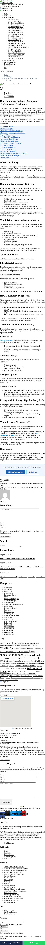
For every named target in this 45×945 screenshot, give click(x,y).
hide (11, 127)
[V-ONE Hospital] (6, 1)
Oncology (8, 617)
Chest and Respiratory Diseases (14, 889)
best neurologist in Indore (23, 643)
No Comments (9, 97)
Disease (27, 648)
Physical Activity (13, 672)
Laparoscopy (9, 612)
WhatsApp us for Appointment (10, 6)
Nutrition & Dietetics (11, 615)
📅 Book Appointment (15, 472)
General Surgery (9, 885)
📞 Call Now (33, 472)
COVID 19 (5, 648)
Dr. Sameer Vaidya (14, 40)
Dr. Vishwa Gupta (14, 49)
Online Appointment (7, 71)
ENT (6, 597)
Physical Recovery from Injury (27, 671)
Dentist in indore (17, 648)
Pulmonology (9, 630)
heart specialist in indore (17, 653)
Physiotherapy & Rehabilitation (14, 898)
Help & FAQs (9, 910)
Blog (5, 68)
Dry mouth (34, 648)
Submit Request (6, 802)
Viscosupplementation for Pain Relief (9, 680)
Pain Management (10, 621)
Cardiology (8, 589)
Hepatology (8, 606)
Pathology (8, 623)
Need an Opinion (10, 857)
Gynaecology (9, 602)
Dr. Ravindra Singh (14, 51)
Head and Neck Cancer (12, 878)
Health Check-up (9, 64)
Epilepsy (6, 480)
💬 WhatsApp (34, 943)
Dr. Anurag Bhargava (15, 27)
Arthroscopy (8, 587)
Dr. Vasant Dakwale (15, 45)
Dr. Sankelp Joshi (14, 56)
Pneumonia (32, 674)
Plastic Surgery (9, 628)
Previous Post (4, 483)
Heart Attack (24, 652)
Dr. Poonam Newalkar (15, 42)
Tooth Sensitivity (27, 678)
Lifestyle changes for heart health (18, 661)
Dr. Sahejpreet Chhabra (16, 23)
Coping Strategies (33, 645)
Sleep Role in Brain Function (25, 676)
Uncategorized (9, 634)
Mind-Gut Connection (11, 663)
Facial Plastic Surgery (11, 599)
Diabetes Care (9, 593)
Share (2, 481)
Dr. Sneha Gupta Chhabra (17, 43)
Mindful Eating (22, 663)
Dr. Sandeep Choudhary (16, 55)
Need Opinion (9, 60)
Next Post (3, 487)
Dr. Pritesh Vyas (13, 19)
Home (6, 14)
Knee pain (31, 658)
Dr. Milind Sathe (13, 36)
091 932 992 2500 (10, 735)
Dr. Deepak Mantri (14, 21)
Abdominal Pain (6, 643)
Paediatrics (7, 883)
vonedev (10, 95)
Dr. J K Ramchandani (15, 58)
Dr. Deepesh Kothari (15, 30)
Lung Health (35, 661)
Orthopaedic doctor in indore (25, 666)
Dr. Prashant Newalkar (15, 28)
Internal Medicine (10, 608)
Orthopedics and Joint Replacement (16, 868)
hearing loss (16, 652)
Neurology (7, 77)
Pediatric (8, 625)
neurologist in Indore (36, 663)
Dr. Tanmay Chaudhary (16, 25)
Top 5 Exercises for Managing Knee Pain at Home (17, 559)
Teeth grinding (5, 678)
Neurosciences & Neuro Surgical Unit (16, 874)
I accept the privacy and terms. (13, 924)
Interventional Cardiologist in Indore (13, 658)
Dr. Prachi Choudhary (15, 32)
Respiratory (8, 632)
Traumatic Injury (38, 678)
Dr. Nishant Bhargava (15, 38)
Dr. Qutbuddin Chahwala (16, 53)
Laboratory (8, 610)
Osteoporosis (21, 669)
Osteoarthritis (11, 669)
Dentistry (8, 591)
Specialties (7, 66)
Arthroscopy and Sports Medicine (15, 870)
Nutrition (4, 665)
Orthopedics (9, 619)
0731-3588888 (19, 4)
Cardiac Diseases (9, 876)
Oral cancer (11, 665)
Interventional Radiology (12, 896)
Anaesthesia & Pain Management (15, 891)
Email (2, 922)
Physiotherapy (9, 627)
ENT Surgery (8, 880)
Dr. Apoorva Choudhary (16, 34)
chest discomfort (22, 646)
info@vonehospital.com (13, 733)
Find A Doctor (9, 17)
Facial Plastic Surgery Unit (13, 872)
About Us (7, 15)
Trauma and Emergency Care (14, 867)
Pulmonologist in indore (9, 676)
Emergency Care (10, 595)
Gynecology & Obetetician (13, 604)
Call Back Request (10, 62)
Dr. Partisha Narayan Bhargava (18, 47)
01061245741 (4, 695)
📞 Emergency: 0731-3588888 (11, 943)
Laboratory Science (10, 893)
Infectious (29, 654)
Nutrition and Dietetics (11, 900)
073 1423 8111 (8, 737)
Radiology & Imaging (11, 895)
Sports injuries (38, 676)
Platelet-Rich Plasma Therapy (21, 673)
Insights (38, 654)
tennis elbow (16, 678)
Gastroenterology (10, 601)
